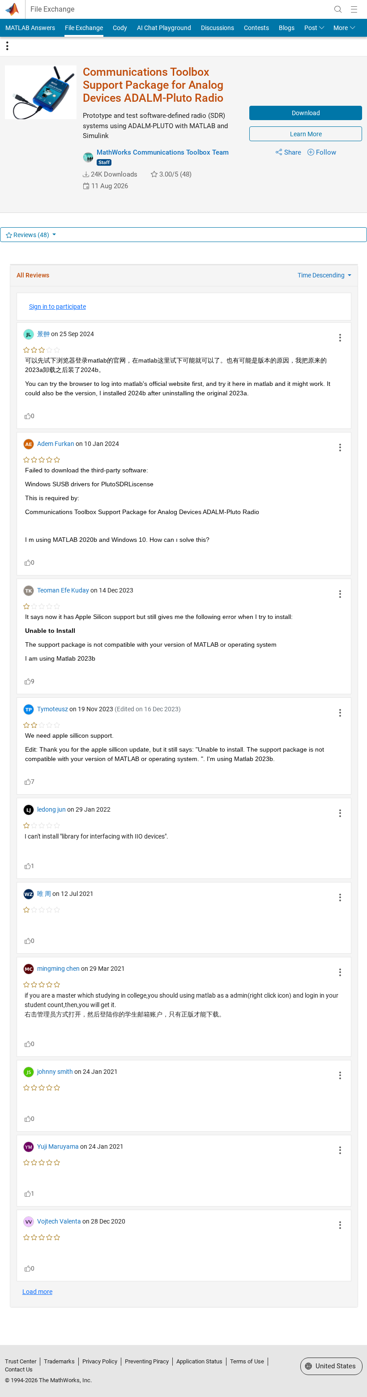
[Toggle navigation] (7, 46)
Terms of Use (247, 1361)
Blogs (286, 27)
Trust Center (20, 1361)
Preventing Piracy (147, 1361)
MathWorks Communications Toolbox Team (163, 152)
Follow (326, 152)
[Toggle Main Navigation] (354, 9)
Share (292, 152)
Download (306, 113)
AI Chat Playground (164, 27)
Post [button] (310, 27)
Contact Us (19, 1369)
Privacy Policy (99, 1361)
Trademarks (59, 1361)
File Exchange (52, 9)
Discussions (217, 27)
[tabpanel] (184, 790)
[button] (86, 174)
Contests (256, 27)
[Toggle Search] (338, 9)
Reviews (30, 234)
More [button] (340, 27)
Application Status (199, 1361)
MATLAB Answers (30, 27)
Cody (120, 27)
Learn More (306, 134)
